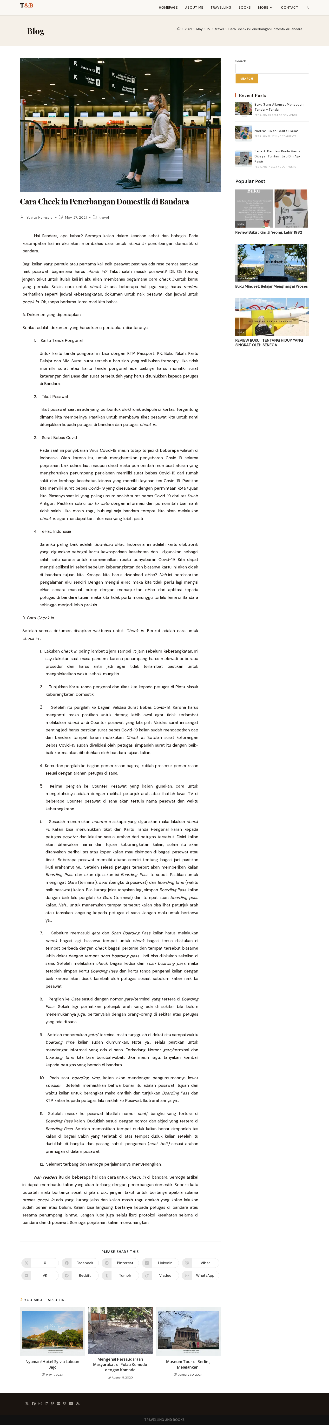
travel (104, 217)
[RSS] (77, 1403)
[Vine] (64, 1403)
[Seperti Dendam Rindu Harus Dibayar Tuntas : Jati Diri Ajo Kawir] (243, 158)
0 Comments (289, 115)
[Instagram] (40, 1403)
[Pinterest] (52, 1403)
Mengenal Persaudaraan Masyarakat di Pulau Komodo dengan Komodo (120, 1365)
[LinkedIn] (46, 1403)
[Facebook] (34, 1403)
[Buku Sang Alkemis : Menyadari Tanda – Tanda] (243, 109)
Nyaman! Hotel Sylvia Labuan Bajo (52, 1364)
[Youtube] (71, 1403)
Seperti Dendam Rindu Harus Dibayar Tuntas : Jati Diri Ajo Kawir (277, 156)
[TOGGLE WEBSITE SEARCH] (307, 7)
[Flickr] (58, 1403)
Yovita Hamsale (39, 217)
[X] (27, 1403)
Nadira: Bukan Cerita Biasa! (276, 131)
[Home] (178, 29)
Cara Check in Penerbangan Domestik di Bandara (265, 29)
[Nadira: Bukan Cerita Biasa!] (243, 133)
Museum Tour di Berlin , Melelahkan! (188, 1364)
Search (240, 61)
